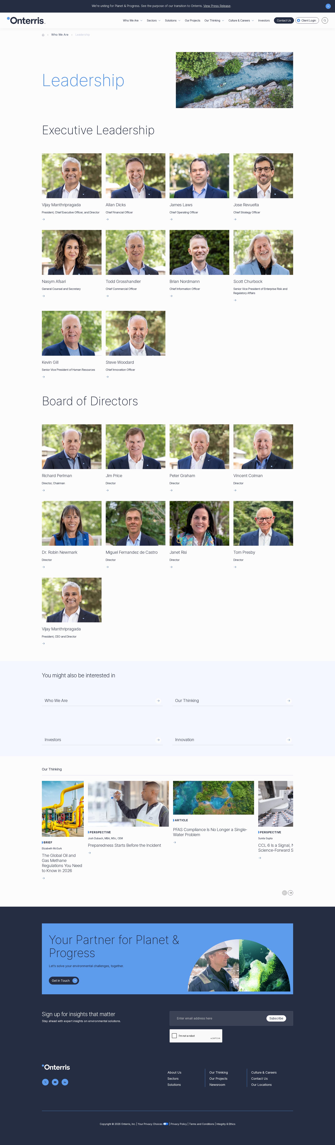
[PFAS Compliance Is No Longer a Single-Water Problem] (213, 798)
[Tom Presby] (263, 523)
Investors (264, 20)
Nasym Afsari (54, 281)
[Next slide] (290, 892)
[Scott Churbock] (263, 252)
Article (181, 820)
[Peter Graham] (199, 446)
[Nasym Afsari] (72, 252)
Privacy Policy (179, 1123)
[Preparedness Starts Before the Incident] (128, 803)
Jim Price (114, 475)
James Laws (181, 204)
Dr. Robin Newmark (59, 552)
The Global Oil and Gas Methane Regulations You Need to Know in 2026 (62, 863)
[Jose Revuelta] (263, 175)
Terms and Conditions (201, 1123)
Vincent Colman (248, 475)
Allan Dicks (116, 204)
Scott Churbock (247, 281)
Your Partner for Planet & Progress (114, 946)
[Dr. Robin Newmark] (72, 523)
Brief (48, 842)
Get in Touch (61, 980)
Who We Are (59, 34)
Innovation (184, 739)
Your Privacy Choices (150, 1123)
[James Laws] (199, 175)
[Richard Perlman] (72, 446)
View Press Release (216, 6)
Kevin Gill (50, 362)
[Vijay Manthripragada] (72, 175)
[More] (141, 20)
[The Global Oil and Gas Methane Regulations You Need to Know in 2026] (63, 809)
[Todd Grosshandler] (135, 252)
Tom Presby (244, 552)
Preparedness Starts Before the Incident (124, 845)
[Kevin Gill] (72, 333)
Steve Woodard (120, 362)
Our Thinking (187, 700)
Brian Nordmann (185, 281)
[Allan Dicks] (135, 175)
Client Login (309, 20)
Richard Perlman (57, 475)
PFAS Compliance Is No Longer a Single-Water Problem (210, 832)
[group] (167, 831)
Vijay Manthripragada (61, 204)
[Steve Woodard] (135, 333)
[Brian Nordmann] (199, 252)
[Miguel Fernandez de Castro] (135, 523)
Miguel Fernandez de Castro (132, 552)
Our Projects (192, 20)
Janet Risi (178, 552)
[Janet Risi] (199, 523)
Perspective (100, 832)
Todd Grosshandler (123, 281)
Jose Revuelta (246, 204)
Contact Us (284, 20)
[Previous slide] (284, 892)
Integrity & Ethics (226, 1123)
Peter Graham (182, 475)
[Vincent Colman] (263, 446)
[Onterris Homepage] (43, 34)
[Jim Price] (135, 446)
